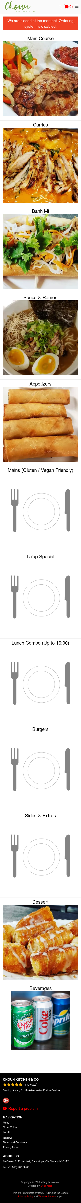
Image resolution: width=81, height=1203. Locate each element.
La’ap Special (40, 556)
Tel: (16, 1167)
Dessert (40, 901)
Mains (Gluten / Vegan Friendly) (40, 470)
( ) (70, 6)
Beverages (40, 988)
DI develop (46, 1185)
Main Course (40, 38)
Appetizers (40, 383)
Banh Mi (40, 211)
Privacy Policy (10, 1147)
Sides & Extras (40, 815)
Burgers (40, 729)
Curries (40, 124)
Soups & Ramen (40, 297)
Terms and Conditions (15, 1142)
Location (7, 1132)
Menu (6, 1122)
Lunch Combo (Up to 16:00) (40, 642)
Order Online (10, 1127)
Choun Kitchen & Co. (21, 1079)
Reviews (7, 1137)
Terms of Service (47, 1196)
